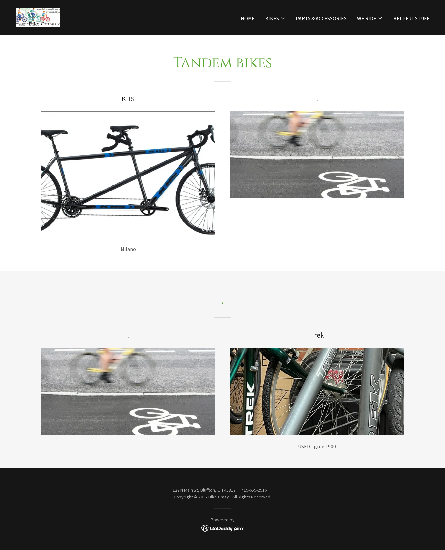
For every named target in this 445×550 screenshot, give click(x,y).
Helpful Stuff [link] (411, 18)
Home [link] (248, 18)
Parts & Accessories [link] (321, 18)
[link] (38, 16)
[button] (275, 18)
